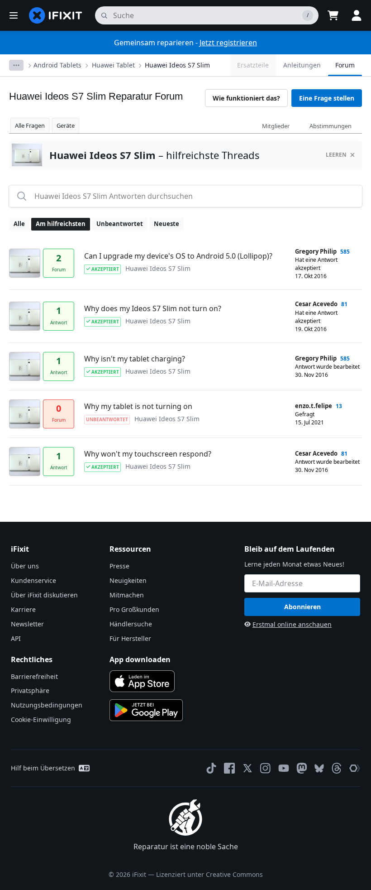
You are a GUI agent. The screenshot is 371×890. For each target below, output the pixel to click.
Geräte (66, 125)
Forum (345, 65)
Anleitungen (302, 65)
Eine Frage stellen (326, 98)
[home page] (55, 15)
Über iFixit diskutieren (44, 595)
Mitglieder (276, 126)
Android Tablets (57, 65)
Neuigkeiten (128, 580)
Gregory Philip (316, 251)
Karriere (23, 609)
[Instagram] (265, 768)
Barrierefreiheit (34, 676)
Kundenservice (33, 580)
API (16, 638)
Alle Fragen (30, 125)
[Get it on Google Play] (146, 710)
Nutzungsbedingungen (46, 705)
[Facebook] (229, 768)
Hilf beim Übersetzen (43, 768)
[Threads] (336, 768)
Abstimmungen (330, 126)
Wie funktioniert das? (246, 98)
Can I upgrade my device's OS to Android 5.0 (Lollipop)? (178, 256)
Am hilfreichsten (61, 224)
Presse (119, 566)
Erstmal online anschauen (292, 624)
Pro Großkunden (134, 609)
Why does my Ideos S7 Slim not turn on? (152, 308)
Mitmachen (126, 595)
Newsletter (27, 624)
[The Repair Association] (354, 768)
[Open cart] (333, 15)
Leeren (336, 155)
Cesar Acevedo (316, 304)
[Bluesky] (319, 768)
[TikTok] (211, 768)
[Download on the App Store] (142, 681)
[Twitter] (247, 768)
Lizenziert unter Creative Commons (209, 874)
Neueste (166, 224)
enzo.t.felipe (313, 406)
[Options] (16, 65)
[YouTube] (283, 768)
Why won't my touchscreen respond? (147, 454)
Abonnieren (302, 606)
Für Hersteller (130, 638)
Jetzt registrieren (228, 43)
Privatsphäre (30, 690)
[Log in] (356, 15)
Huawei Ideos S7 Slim (177, 65)
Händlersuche (130, 624)
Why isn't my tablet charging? (134, 359)
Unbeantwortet (119, 224)
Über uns (25, 566)
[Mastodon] (301, 768)
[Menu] (13, 15)
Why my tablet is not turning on (138, 406)
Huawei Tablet (113, 65)
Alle (19, 224)
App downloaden (140, 659)
